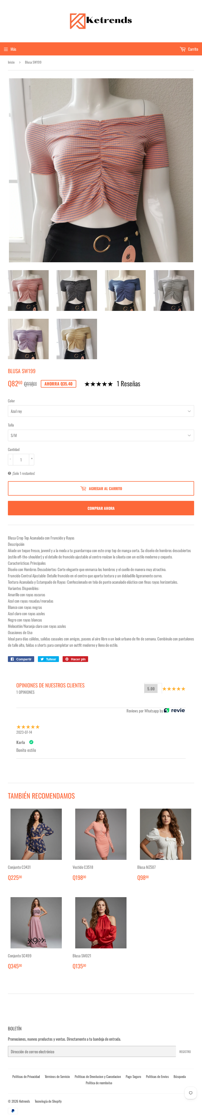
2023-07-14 (24, 732)
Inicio (11, 62)
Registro (185, 1051)
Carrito (192, 49)
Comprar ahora (101, 508)
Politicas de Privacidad (26, 1076)
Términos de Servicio (57, 1076)
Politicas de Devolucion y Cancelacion (98, 1076)
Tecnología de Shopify (48, 1101)
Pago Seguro (133, 1076)
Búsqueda (180, 1076)
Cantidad (13, 449)
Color (11, 400)
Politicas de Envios (157, 1076)
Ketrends (24, 1101)
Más (13, 49)
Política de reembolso (99, 1082)
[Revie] (174, 710)
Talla (11, 425)
